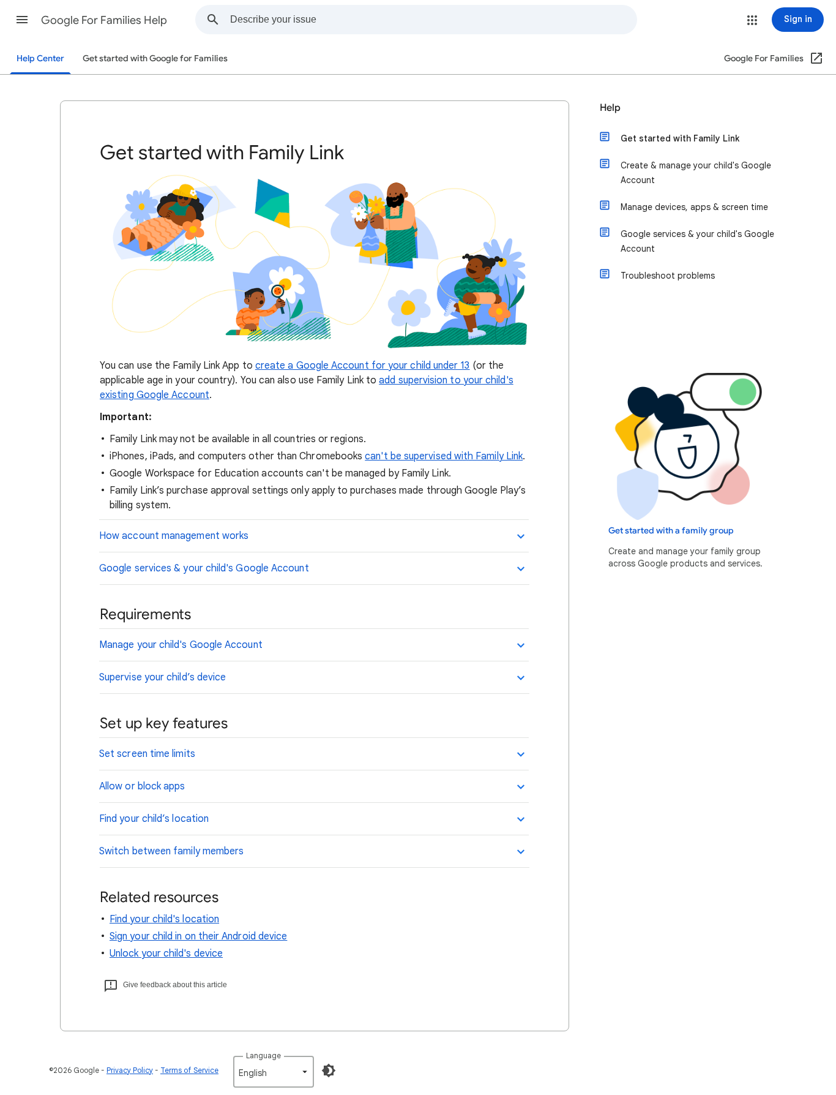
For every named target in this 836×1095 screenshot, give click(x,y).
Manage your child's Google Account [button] (181, 645)
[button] (22, 19)
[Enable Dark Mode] (328, 1070)
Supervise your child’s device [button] (162, 677)
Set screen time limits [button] (147, 754)
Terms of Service (189, 1070)
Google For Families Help (104, 20)
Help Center (40, 58)
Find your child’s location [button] (154, 819)
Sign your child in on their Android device (198, 936)
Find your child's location (164, 919)
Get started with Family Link (680, 138)
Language (263, 1055)
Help (610, 108)
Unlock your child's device (166, 953)
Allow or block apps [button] (142, 786)
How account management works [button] (173, 536)
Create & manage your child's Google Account (696, 173)
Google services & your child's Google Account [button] (204, 568)
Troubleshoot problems (668, 275)
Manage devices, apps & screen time (694, 207)
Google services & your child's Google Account (697, 241)
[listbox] (273, 1072)
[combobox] (433, 20)
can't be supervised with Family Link (444, 456)
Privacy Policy (129, 1070)
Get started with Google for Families (155, 58)
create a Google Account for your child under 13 (362, 365)
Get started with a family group (671, 530)
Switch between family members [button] (171, 851)
